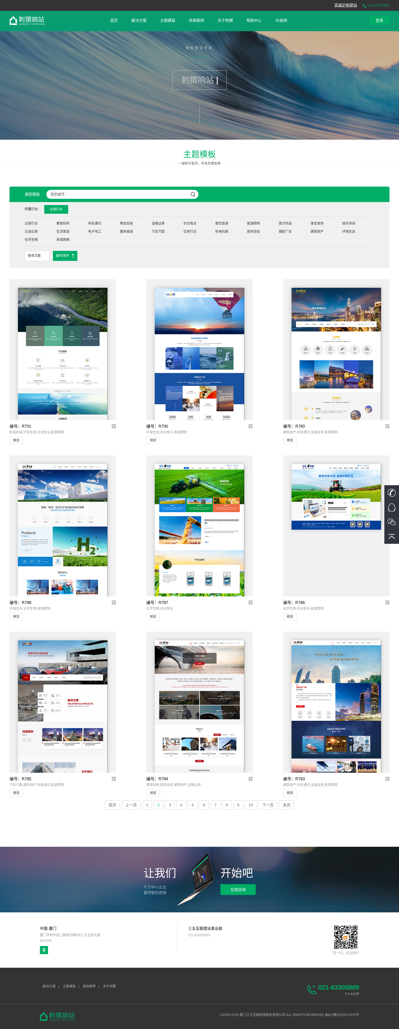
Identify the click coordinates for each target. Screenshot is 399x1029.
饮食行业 (190, 232)
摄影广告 (285, 232)
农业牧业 (190, 223)
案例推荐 (89, 986)
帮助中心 (254, 20)
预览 (16, 440)
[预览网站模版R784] (199, 730)
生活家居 (62, 232)
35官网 (281, 20)
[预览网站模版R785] (62, 716)
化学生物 (31, 240)
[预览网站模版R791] (62, 390)
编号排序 (62, 256)
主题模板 (167, 20)
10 (251, 805)
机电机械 (221, 232)
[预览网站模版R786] (336, 496)
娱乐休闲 (348, 223)
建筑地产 (317, 232)
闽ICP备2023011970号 (342, 1015)
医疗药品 (285, 223)
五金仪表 (31, 232)
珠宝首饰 (317, 223)
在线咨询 (238, 889)
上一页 (131, 805)
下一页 (268, 805)
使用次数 (34, 256)
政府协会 (253, 232)
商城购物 (62, 240)
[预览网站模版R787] (199, 543)
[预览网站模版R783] (336, 718)
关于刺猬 (225, 20)
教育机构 (62, 223)
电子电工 (94, 232)
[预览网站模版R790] (199, 380)
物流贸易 (126, 223)
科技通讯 (94, 223)
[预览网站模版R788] (62, 566)
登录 (379, 20)
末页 (286, 805)
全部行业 (31, 223)
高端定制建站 (345, 5)
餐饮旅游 (221, 223)
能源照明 (253, 223)
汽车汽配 (158, 232)
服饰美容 (126, 232)
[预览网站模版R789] (336, 390)
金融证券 (158, 223)
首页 (114, 20)
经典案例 (196, 20)
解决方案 (139, 20)
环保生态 (348, 232)
